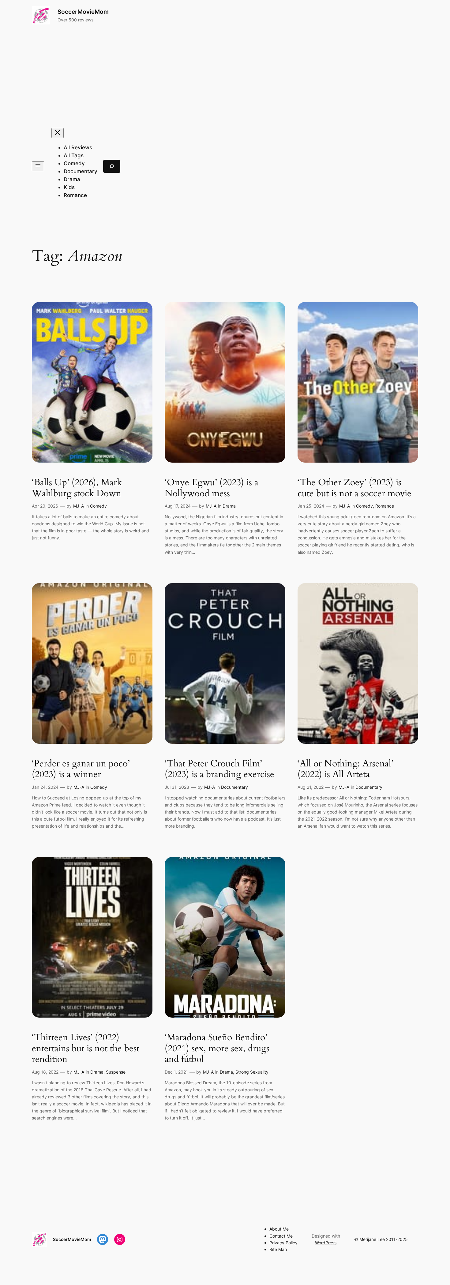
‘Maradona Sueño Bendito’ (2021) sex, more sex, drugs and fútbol (217, 1048)
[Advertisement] (225, 76)
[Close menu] (57, 133)
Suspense (116, 1072)
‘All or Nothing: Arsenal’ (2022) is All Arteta (345, 769)
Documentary (234, 787)
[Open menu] (38, 166)
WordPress (325, 1242)
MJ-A (78, 505)
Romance (384, 505)
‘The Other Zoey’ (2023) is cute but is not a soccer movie (354, 488)
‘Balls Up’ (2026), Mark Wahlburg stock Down (77, 488)
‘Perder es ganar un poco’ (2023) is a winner (81, 769)
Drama (229, 505)
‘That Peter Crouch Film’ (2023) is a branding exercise (219, 769)
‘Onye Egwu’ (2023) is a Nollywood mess (211, 488)
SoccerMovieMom (83, 11)
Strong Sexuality (251, 1072)
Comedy (98, 505)
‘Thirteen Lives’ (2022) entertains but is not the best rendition (85, 1048)
